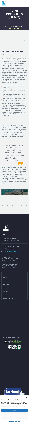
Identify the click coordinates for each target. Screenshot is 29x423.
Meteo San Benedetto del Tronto (10, 337)
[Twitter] (7, 205)
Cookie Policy (11, 421)
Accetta (14, 410)
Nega (14, 414)
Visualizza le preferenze (15, 417)
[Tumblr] (17, 205)
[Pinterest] (12, 205)
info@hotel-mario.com (13, 251)
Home (4, 274)
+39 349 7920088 (13, 249)
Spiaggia (5, 291)
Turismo (5, 295)
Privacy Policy (17, 421)
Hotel (5, 277)
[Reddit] (26, 205)
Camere (5, 281)
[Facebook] (2, 205)
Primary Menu (26, 3)
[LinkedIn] (21, 205)
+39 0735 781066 (14, 246)
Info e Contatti (8, 298)
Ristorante (6, 284)
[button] (27, 397)
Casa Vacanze (7, 288)
